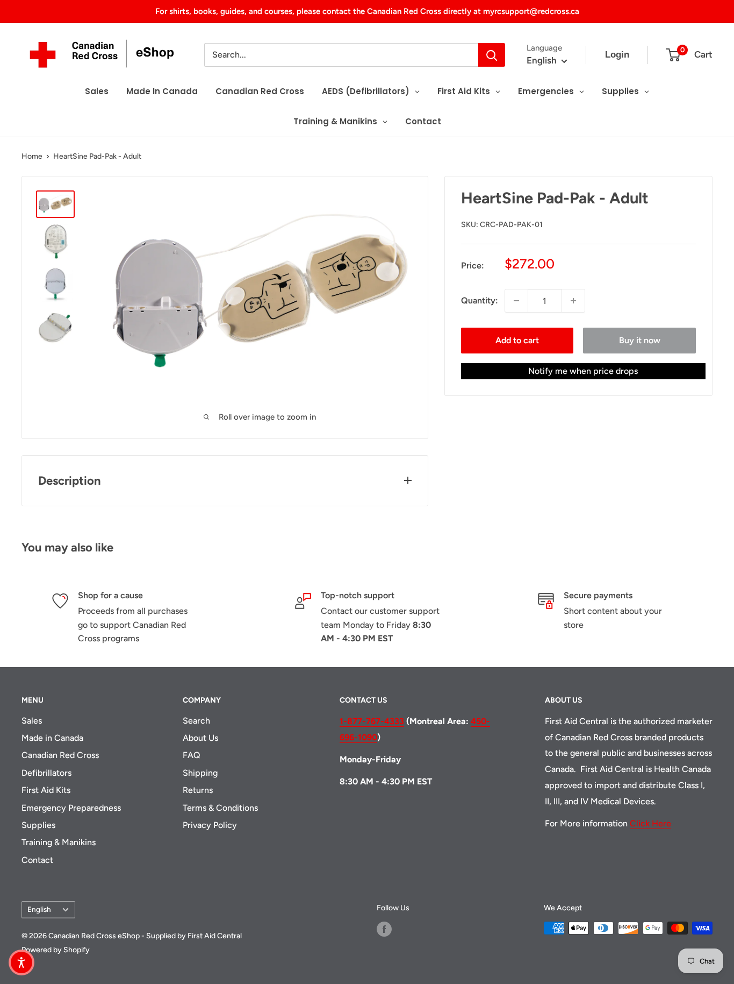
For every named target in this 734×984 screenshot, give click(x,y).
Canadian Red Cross (60, 755)
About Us (200, 738)
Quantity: (479, 300)
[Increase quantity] (573, 300)
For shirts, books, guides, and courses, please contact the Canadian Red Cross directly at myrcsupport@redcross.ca (367, 11)
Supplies (38, 825)
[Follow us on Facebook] (384, 929)
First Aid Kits (45, 790)
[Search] (491, 55)
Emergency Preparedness (71, 808)
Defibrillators (46, 773)
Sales (31, 721)
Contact (37, 860)
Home (31, 156)
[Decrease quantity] (516, 300)
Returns (198, 790)
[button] (21, 962)
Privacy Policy (210, 825)
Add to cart (517, 340)
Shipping (200, 773)
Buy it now (639, 340)
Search (196, 721)
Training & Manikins (58, 842)
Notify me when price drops (583, 371)
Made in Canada (52, 738)
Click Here (650, 823)
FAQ (191, 755)
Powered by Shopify (55, 949)
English (39, 909)
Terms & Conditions (220, 808)
